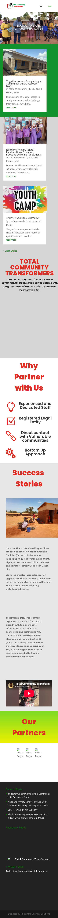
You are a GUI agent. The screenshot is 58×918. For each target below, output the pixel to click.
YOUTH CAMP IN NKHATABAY (23, 218)
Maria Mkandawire (18, 88)
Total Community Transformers (32, 859)
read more (11, 107)
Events (9, 92)
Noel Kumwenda (17, 157)
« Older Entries (10, 250)
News (16, 92)
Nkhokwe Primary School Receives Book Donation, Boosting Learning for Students (24, 152)
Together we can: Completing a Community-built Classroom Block (23, 84)
